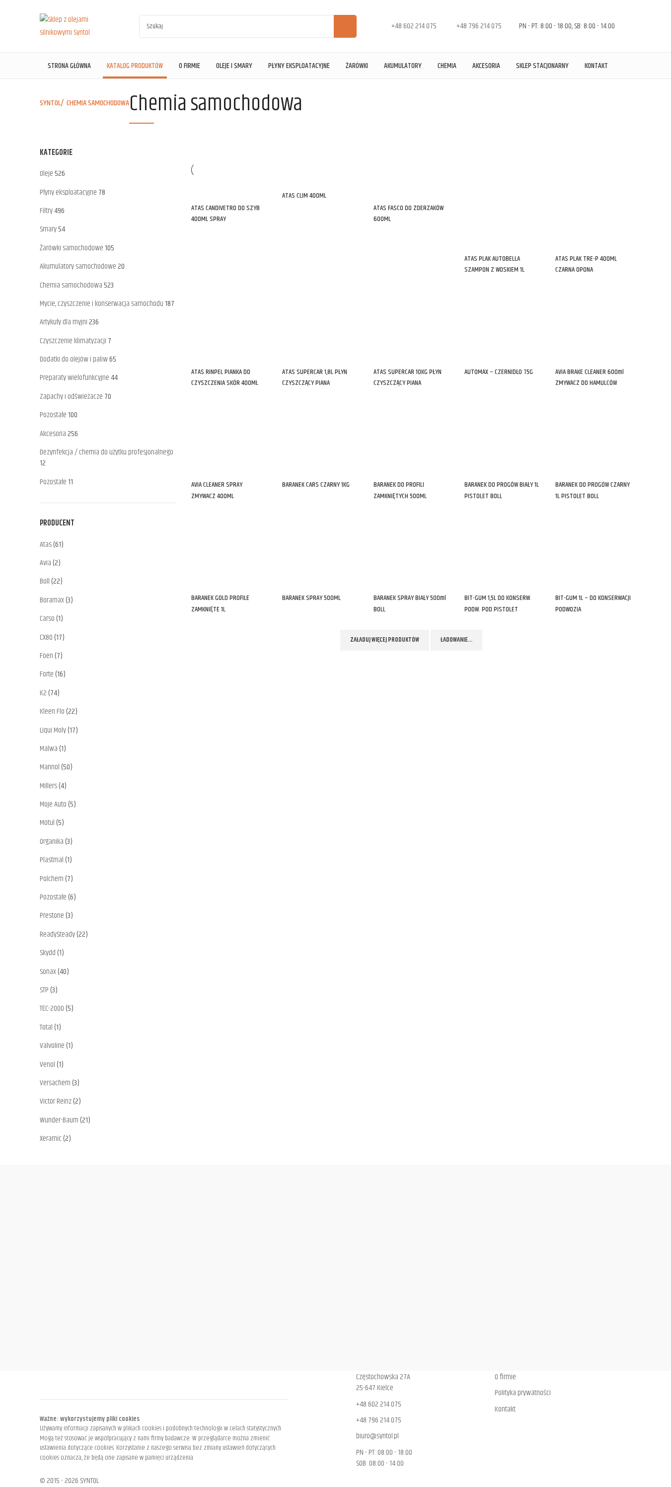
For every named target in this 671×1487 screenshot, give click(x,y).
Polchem (52, 879)
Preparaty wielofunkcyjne (74, 378)
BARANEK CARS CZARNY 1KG (316, 484)
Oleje (46, 173)
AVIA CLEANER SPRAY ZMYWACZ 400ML (216, 490)
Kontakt (505, 1409)
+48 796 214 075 (378, 1420)
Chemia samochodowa (71, 285)
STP (44, 990)
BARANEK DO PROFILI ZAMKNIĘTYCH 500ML (400, 490)
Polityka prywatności (523, 1393)
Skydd (48, 953)
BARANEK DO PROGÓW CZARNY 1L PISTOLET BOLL (592, 490)
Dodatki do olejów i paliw (74, 359)
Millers (48, 786)
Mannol (50, 767)
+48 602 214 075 (378, 1404)
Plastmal (52, 860)
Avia (45, 563)
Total (46, 1027)
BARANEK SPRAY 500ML (311, 598)
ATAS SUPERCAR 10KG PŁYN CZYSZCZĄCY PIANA (407, 377)
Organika (52, 841)
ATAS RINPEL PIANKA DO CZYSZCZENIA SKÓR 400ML (224, 377)
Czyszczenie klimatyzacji (73, 341)
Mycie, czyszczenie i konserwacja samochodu (101, 303)
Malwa (49, 749)
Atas (46, 544)
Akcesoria (53, 434)
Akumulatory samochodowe (78, 266)
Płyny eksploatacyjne (68, 192)
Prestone (52, 915)
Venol (47, 1064)
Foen (46, 656)
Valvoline (52, 1046)
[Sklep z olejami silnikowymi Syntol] (77, 26)
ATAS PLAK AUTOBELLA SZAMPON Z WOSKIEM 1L (494, 264)
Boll (45, 581)
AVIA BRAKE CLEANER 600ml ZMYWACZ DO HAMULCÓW (589, 377)
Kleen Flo (52, 711)
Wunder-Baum (59, 1120)
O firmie (505, 1377)
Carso (47, 618)
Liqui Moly (53, 730)
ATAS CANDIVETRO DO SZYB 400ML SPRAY (225, 213)
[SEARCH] (345, 26)
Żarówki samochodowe (71, 248)
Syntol (50, 103)
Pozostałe (53, 415)
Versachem (55, 1083)
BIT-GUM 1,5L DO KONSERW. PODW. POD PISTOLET (497, 603)
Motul (47, 823)
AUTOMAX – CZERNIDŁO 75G (498, 372)
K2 (43, 693)
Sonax (48, 972)
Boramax (52, 600)
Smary (48, 229)
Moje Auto (53, 804)
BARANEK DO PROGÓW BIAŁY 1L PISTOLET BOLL (501, 490)
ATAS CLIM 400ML (304, 195)
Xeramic (51, 1138)
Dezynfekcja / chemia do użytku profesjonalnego (106, 452)
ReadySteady (57, 934)
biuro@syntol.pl (377, 1436)
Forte (47, 674)
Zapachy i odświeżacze (71, 396)
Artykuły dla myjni (63, 322)
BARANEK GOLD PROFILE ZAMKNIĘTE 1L (220, 603)
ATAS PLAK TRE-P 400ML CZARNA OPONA (586, 264)
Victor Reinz (56, 1101)
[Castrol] (335, 1268)
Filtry (46, 211)
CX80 (46, 637)
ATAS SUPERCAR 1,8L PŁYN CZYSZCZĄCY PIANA (314, 377)
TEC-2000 (52, 1008)
